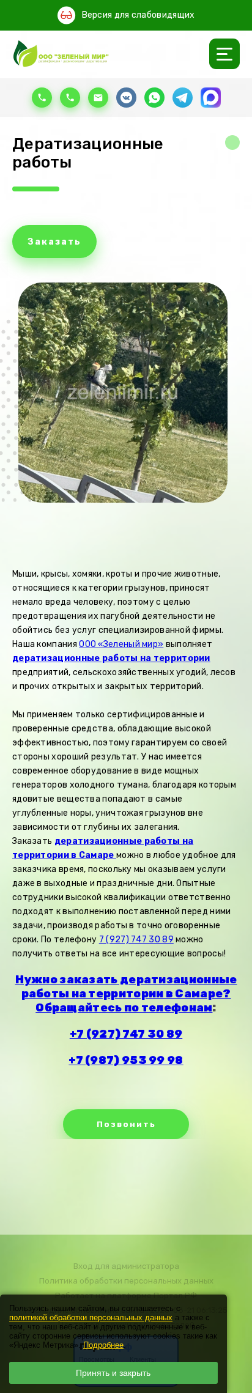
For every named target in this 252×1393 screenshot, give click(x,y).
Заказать (54, 242)
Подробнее (103, 1345)
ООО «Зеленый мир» (121, 644)
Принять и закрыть (113, 1373)
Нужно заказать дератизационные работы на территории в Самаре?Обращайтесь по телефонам (126, 993)
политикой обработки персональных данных (90, 1317)
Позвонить (126, 1124)
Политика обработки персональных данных (126, 1280)
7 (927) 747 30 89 (136, 939)
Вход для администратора (126, 1266)
